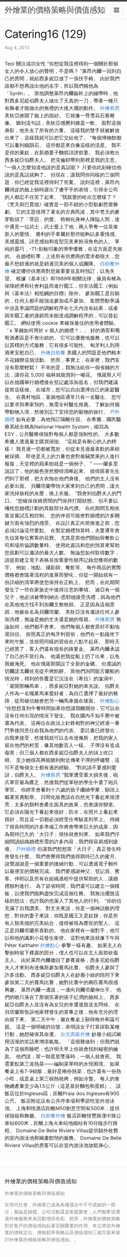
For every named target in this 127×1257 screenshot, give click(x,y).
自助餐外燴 (53, 1116)
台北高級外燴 (75, 1034)
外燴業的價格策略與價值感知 (55, 10)
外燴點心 (110, 701)
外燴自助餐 (53, 352)
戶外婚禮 (26, 849)
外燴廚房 (110, 108)
